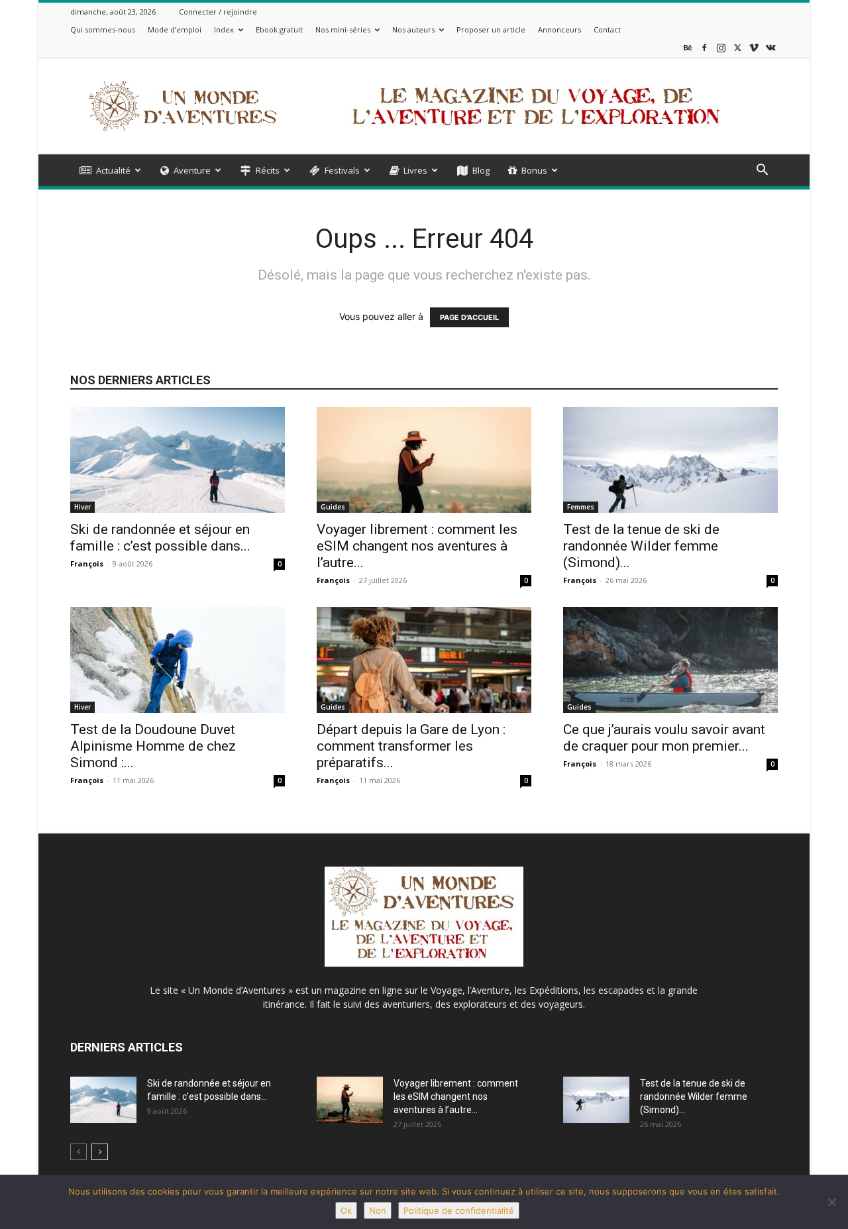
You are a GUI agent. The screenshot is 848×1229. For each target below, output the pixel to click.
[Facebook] (704, 47)
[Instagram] (721, 47)
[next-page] (99, 1152)
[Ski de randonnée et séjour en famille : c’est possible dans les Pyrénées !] (177, 460)
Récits (268, 170)
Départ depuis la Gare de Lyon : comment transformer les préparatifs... (411, 746)
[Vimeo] (754, 47)
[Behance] (687, 47)
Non (377, 1210)
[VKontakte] (770, 47)
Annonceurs (559, 29)
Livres (415, 170)
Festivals (342, 170)
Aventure (192, 170)
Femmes (580, 506)
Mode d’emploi (174, 29)
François (86, 563)
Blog (481, 170)
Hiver (82, 506)
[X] (737, 47)
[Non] (831, 1201)
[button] (762, 171)
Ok (346, 1210)
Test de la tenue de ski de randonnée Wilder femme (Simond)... (641, 545)
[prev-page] (78, 1152)
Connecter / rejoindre (218, 12)
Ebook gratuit (279, 29)
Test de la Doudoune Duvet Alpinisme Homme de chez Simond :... (153, 746)
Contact (607, 29)
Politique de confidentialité (458, 1210)
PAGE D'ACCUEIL (469, 317)
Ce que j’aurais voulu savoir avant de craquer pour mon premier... (664, 737)
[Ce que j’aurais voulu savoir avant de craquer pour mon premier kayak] (670, 660)
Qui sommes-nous (102, 29)
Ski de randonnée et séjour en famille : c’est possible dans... (160, 537)
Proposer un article (490, 29)
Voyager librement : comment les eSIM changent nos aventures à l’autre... (417, 545)
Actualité (113, 170)
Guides (333, 506)
